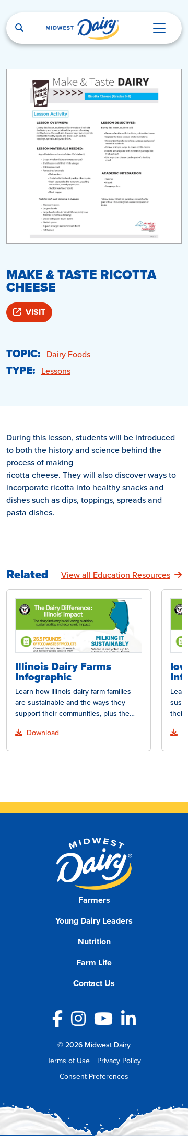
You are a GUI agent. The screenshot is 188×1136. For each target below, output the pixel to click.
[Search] (19, 28)
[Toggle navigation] (159, 28)
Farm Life (94, 962)
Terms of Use (68, 1060)
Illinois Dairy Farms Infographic (63, 672)
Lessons (55, 370)
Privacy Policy (119, 1060)
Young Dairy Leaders (94, 921)
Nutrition (94, 942)
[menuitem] (94, 900)
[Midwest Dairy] (82, 28)
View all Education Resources (115, 574)
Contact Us (94, 983)
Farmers (94, 900)
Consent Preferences (94, 1076)
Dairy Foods (68, 354)
